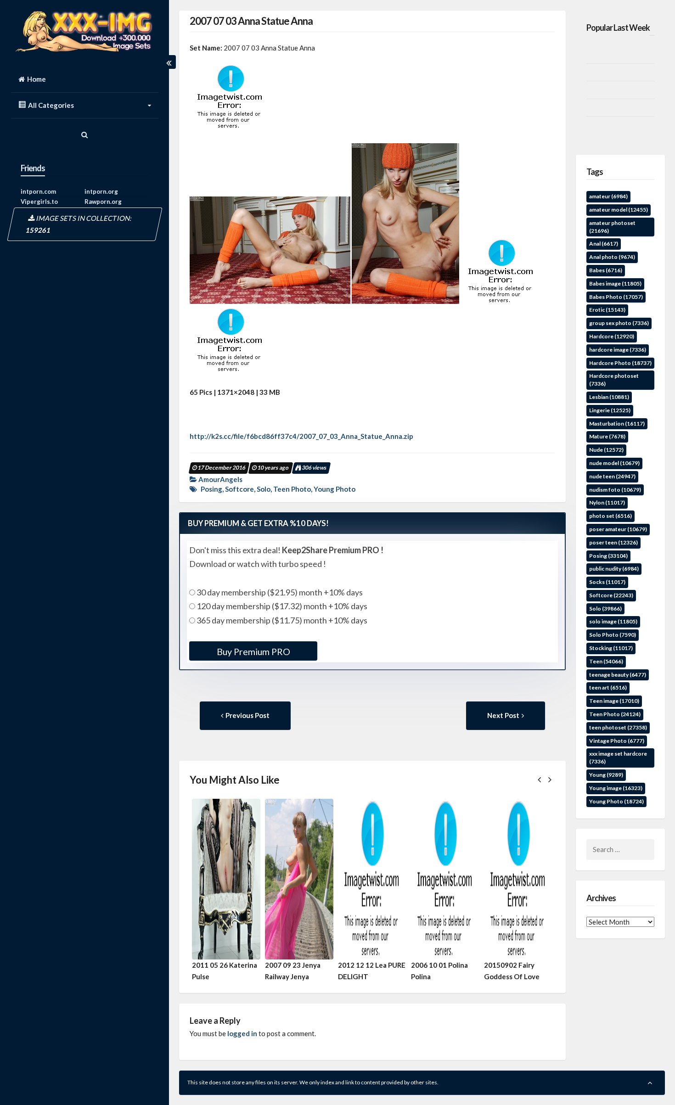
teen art (608, 687)
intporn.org (101, 191)
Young (606, 774)
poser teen (613, 542)
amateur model (618, 209)
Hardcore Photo (620, 362)
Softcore (239, 489)
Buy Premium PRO (253, 651)
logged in (242, 1033)
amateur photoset (612, 226)
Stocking (611, 648)
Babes (605, 270)
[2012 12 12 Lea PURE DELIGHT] (372, 879)
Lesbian (609, 396)
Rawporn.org (103, 201)
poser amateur (618, 529)
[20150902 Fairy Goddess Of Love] (518, 879)
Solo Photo (612, 634)
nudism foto (615, 489)
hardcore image (617, 349)
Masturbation (617, 423)
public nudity (614, 568)
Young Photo (334, 489)
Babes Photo (616, 296)
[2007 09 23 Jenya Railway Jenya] (299, 879)
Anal (603, 243)
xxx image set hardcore (618, 757)
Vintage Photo (616, 740)
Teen (606, 661)
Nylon (607, 502)
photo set (610, 515)
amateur (608, 196)
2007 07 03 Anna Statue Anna (251, 21)
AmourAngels (220, 479)
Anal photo (612, 256)
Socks (607, 581)
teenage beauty (617, 674)
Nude (606, 449)
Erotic (607, 309)
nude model (614, 463)
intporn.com (38, 191)
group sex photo (619, 323)
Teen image (614, 700)
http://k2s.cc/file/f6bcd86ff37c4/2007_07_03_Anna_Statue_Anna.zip (301, 436)
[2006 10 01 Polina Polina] (445, 879)
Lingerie (609, 410)
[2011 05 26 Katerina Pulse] (226, 879)
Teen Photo (292, 489)
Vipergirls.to (39, 201)
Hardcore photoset (614, 379)
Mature (607, 436)
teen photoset (618, 727)
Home (36, 79)
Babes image (615, 283)
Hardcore (611, 336)
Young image (615, 788)
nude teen (612, 476)
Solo (263, 489)
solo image (613, 621)
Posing (211, 489)
